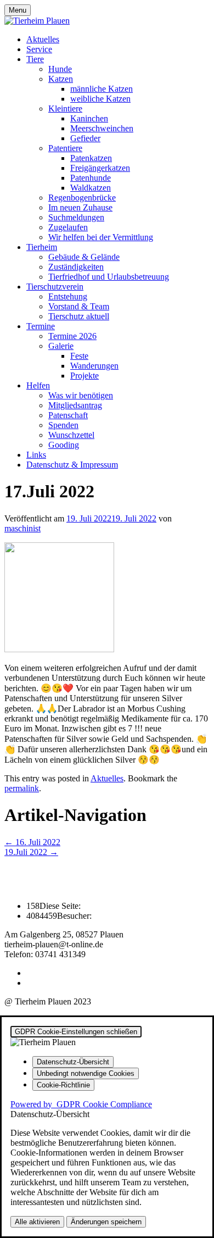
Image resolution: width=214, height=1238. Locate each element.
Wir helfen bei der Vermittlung (100, 237)
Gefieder (85, 138)
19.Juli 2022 (31, 852)
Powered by (81, 1104)
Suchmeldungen (76, 217)
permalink (21, 788)
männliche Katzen (101, 88)
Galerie (61, 346)
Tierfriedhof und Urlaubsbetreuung (108, 276)
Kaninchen (89, 118)
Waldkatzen (90, 187)
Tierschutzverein (54, 286)
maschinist (22, 528)
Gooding (63, 444)
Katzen (60, 79)
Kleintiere (65, 108)
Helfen (38, 385)
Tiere (35, 59)
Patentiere (65, 148)
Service (39, 49)
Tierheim (41, 247)
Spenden (63, 425)
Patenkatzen (91, 158)
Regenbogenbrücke (82, 197)
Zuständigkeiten (76, 266)
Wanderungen (94, 365)
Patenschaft (68, 415)
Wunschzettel (71, 435)
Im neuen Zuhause (80, 207)
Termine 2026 (72, 336)
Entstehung (67, 296)
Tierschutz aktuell (78, 316)
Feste (79, 355)
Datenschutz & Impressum (72, 464)
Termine (40, 326)
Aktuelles (42, 39)
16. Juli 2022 (32, 842)
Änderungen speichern (106, 1222)
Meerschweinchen (101, 128)
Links (36, 454)
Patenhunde (90, 177)
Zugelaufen (68, 227)
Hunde (60, 69)
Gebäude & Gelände (84, 257)
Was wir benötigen (80, 395)
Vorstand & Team (78, 306)
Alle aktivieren (37, 1222)
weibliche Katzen (100, 98)
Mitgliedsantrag (75, 405)
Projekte (84, 375)
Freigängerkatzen (100, 168)
